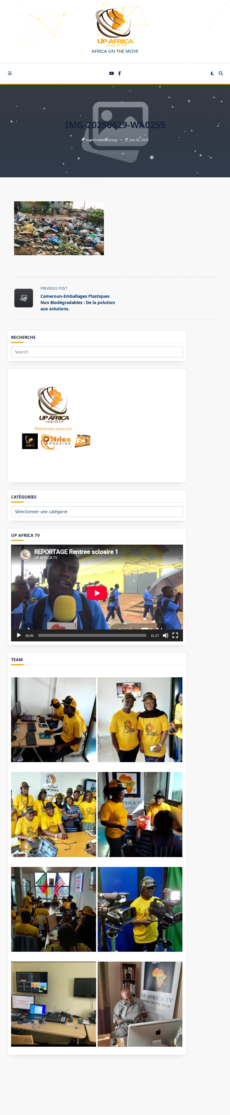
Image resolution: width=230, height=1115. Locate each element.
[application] (97, 593)
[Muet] (166, 635)
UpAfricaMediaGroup (101, 140)
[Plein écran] (175, 635)
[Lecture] (19, 635)
